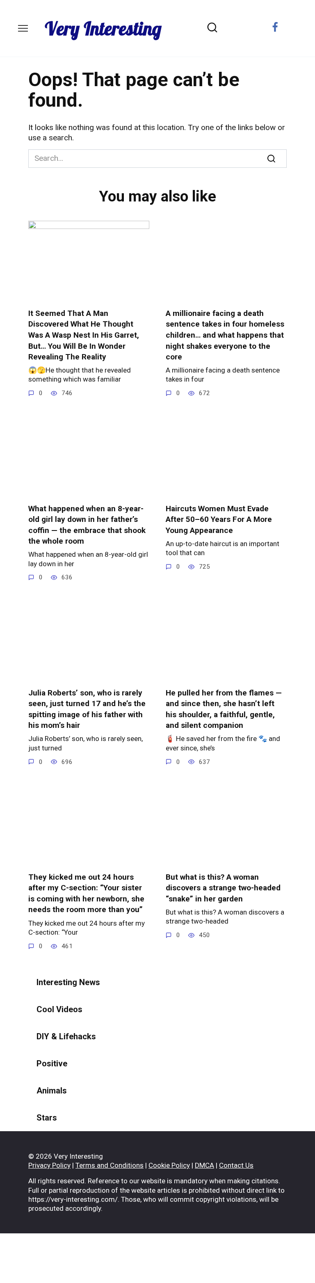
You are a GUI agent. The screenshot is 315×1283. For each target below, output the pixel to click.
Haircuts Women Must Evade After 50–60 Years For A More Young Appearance (219, 519)
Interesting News (68, 982)
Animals (52, 1090)
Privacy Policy (49, 1165)
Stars (47, 1118)
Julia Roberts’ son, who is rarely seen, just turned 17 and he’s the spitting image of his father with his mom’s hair (87, 709)
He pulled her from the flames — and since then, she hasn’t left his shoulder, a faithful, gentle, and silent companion (224, 709)
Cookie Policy (169, 1165)
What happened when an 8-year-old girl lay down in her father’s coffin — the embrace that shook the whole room (87, 524)
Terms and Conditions (109, 1165)
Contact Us (236, 1165)
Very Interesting (103, 28)
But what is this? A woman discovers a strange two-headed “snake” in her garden (223, 887)
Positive (52, 1063)
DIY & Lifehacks (66, 1036)
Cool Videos (59, 1009)
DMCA (204, 1165)
